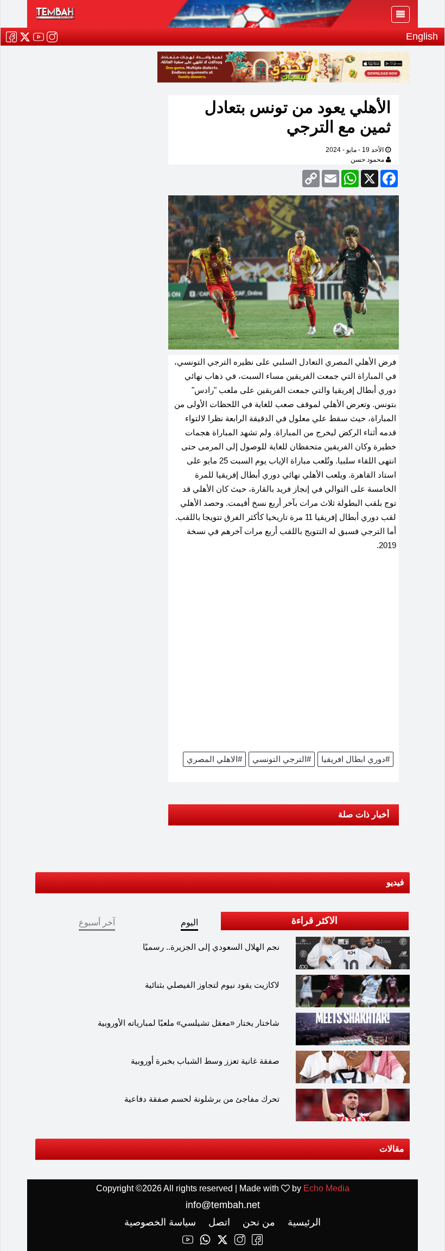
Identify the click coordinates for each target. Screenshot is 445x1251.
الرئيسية (303, 1222)
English (422, 36)
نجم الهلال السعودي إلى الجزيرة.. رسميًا (211, 946)
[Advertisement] (283, 655)
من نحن (257, 1222)
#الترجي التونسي (281, 759)
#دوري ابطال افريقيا (355, 759)
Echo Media (326, 1188)
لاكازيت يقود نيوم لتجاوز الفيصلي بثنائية (212, 984)
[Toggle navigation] (400, 14)
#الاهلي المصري (214, 759)
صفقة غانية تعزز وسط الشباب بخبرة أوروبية (205, 1060)
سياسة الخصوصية (160, 1222)
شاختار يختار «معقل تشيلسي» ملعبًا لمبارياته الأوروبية (188, 1022)
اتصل (218, 1222)
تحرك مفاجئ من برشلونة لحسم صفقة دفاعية (201, 1098)
